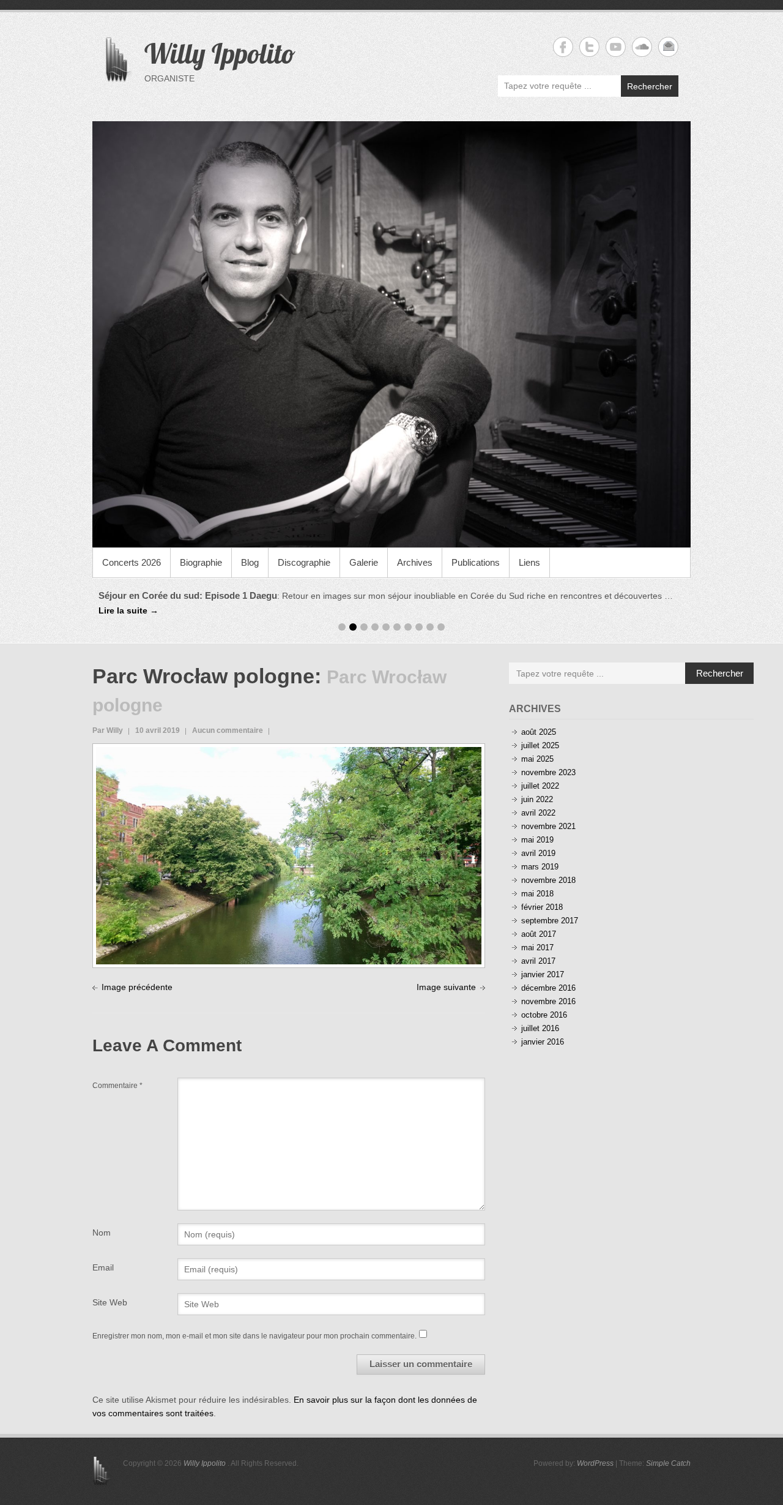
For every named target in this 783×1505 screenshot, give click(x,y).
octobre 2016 (544, 1014)
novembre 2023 (548, 772)
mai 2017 (537, 947)
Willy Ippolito (219, 53)
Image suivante (446, 987)
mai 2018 (537, 893)
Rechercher (649, 86)
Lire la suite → (128, 610)
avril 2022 (538, 812)
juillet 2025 (540, 745)
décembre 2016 (548, 988)
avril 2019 (538, 853)
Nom (101, 1232)
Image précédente (137, 987)
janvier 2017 (542, 974)
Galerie (363, 562)
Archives (414, 562)
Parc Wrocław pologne (203, 676)
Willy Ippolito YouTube (616, 47)
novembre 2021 (548, 826)
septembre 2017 (549, 920)
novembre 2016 (548, 1001)
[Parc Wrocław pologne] (288, 754)
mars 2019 (539, 866)
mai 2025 (537, 759)
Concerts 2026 (131, 562)
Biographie (201, 562)
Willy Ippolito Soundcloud (642, 47)
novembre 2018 (548, 880)
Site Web (109, 1302)
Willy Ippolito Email (668, 47)
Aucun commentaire (227, 730)
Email (103, 1267)
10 (441, 627)
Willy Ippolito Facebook (563, 47)
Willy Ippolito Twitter (589, 47)
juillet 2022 (540, 785)
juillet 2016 (540, 1028)
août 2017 (538, 934)
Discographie (304, 562)
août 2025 (538, 732)
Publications (475, 562)
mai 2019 (537, 839)
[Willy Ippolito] (391, 334)
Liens (529, 562)
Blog (250, 562)
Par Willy (107, 730)
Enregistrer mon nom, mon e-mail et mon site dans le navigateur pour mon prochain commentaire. (254, 1336)
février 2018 (542, 907)
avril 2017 (538, 961)
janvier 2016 (542, 1041)
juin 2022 (537, 799)
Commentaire (117, 1085)
